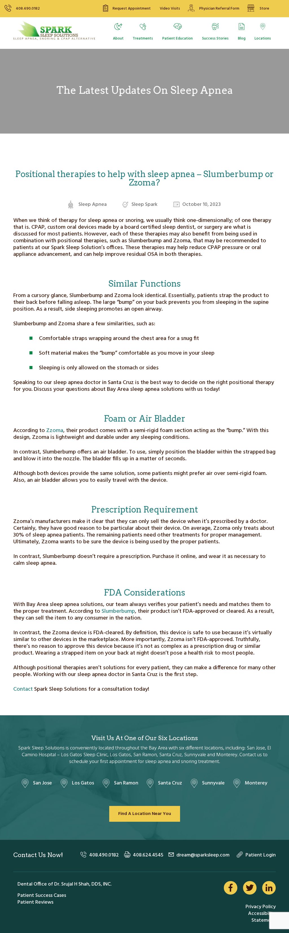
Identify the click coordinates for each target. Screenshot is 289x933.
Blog (242, 38)
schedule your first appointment (103, 762)
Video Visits (170, 8)
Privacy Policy (261, 907)
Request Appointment (132, 8)
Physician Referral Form (219, 8)
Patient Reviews (35, 902)
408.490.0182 (28, 8)
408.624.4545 (148, 855)
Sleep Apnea (92, 204)
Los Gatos (83, 783)
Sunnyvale (213, 783)
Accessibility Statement (262, 917)
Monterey (256, 783)
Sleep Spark (144, 204)
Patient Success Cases (41, 895)
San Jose (42, 783)
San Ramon (126, 783)
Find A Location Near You (144, 814)
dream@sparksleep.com (202, 855)
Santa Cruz (170, 783)
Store (264, 8)
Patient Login (261, 855)
